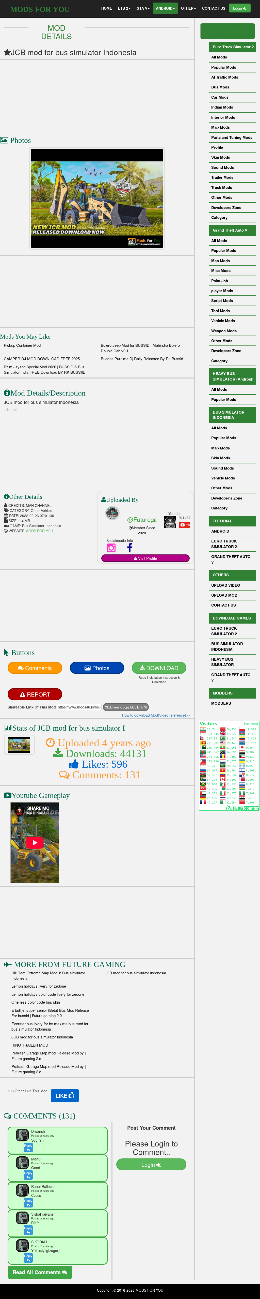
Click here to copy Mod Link (124, 707)
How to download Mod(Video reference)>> (156, 715)
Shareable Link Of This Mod (32, 706)
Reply (28, 1145)
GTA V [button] (142, 8)
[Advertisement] (97, 95)
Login (238, 8)
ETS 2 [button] (123, 8)
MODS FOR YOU (40, 9)
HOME (106, 8)
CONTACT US (213, 8)
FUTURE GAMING (93, 964)
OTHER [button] (187, 8)
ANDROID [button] (164, 8)
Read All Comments (37, 1272)
